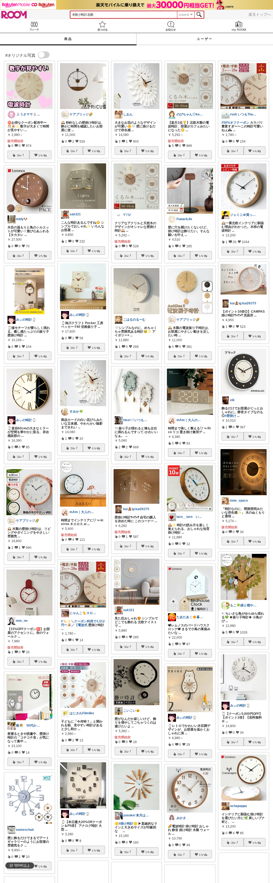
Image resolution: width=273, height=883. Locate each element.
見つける (102, 26)
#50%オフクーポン (235, 122)
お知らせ (170, 26)
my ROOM (239, 26)
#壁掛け (230, 416)
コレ (19, 155)
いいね (43, 155)
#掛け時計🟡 (128, 823)
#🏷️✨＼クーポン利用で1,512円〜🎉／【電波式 (83, 623)
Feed (34, 26)
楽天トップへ (259, 14)
